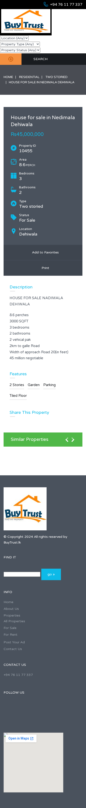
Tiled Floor (18, 395)
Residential (29, 77)
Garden (34, 385)
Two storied (56, 77)
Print (44, 268)
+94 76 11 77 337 (66, 4)
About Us (11, 609)
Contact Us (13, 649)
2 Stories (17, 385)
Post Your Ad (14, 642)
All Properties (14, 621)
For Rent (10, 635)
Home (8, 77)
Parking (49, 385)
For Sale (10, 628)
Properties (12, 615)
